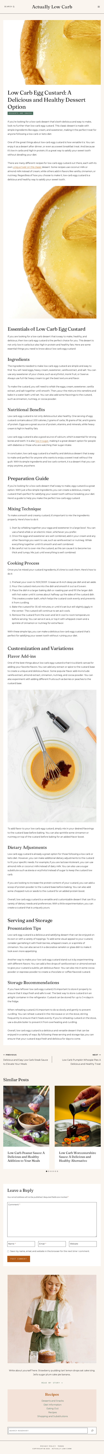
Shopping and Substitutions (52, 1416)
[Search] (92, 1430)
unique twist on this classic (27, 167)
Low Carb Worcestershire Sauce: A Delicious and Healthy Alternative (77, 1157)
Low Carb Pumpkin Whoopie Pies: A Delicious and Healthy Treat (81, 1059)
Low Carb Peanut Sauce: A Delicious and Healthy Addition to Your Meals (26, 1157)
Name (12, 1243)
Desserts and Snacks (20, 113)
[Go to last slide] (6, 1127)
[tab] (46, 1171)
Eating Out (53, 1408)
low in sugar (41, 441)
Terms (61, 1446)
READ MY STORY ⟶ (52, 1383)
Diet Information (52, 1404)
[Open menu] (98, 7)
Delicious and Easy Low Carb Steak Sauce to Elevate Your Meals (25, 1059)
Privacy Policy (48, 1446)
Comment (14, 1204)
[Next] (97, 1127)
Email (42, 1243)
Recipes (52, 1412)
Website (74, 1243)
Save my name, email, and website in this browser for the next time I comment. (50, 1251)
